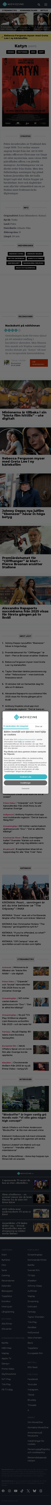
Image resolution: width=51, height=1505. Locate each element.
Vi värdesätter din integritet (15, 726)
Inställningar (25, 783)
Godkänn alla (25, 777)
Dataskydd (25, 788)
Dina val (38, 726)
